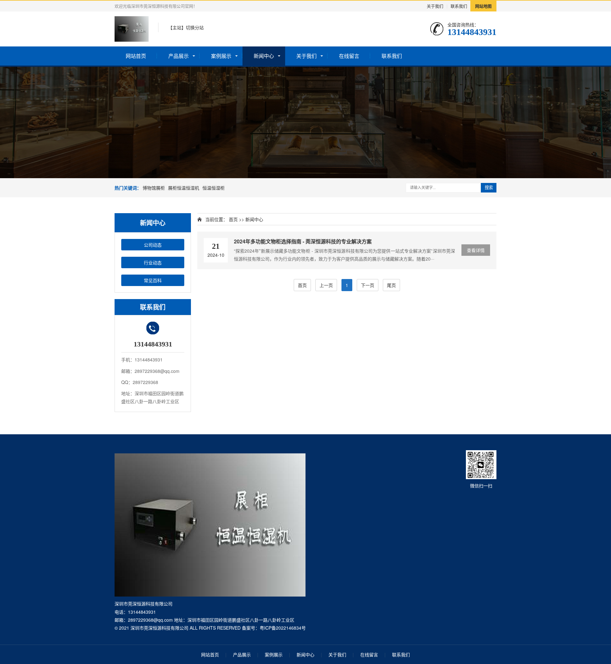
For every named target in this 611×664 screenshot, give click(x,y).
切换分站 (195, 27)
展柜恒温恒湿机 (183, 188)
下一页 (367, 285)
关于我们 (435, 6)
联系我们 (459, 6)
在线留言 (349, 55)
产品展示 (178, 55)
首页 (233, 219)
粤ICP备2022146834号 (283, 628)
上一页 (326, 285)
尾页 (391, 285)
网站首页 (136, 55)
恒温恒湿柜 (213, 188)
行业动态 (153, 262)
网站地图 (483, 6)
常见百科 (153, 280)
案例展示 (221, 55)
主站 (176, 27)
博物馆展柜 (154, 188)
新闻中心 (264, 55)
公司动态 (153, 244)
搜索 (489, 187)
